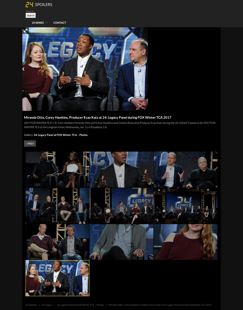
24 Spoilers (31, 304)
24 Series (38, 22)
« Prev (30, 143)
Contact (59, 22)
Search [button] (31, 15)
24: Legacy (47, 304)
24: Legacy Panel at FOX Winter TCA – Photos (61, 134)
